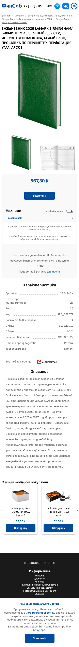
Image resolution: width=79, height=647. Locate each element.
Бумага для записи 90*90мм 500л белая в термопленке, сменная (20, 511)
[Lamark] (47, 362)
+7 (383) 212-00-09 (37, 6)
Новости (40, 575)
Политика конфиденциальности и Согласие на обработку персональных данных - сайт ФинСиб (39, 589)
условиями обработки (40, 612)
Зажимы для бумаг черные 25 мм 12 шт (58, 511)
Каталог (39, 581)
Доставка (53, 271)
